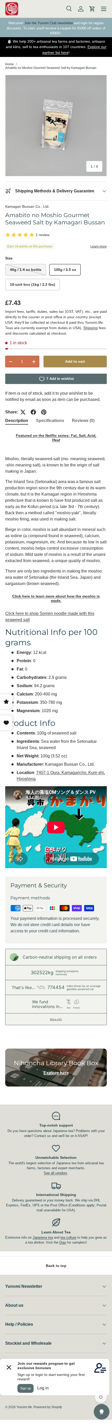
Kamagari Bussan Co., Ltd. (27, 206)
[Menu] (103, 9)
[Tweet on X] (23, 412)
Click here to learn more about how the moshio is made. (56, 598)
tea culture (68, 1237)
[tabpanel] (56, 649)
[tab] (16, 420)
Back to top (56, 1266)
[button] (92, 9)
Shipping (90, 328)
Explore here (56, 1073)
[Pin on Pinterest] (44, 412)
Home (9, 64)
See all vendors (55, 1173)
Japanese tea (43, 1237)
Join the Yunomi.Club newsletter (48, 23)
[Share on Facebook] (33, 412)
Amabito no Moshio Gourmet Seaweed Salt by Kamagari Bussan (50, 68)
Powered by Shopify (48, 1407)
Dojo (62, 1242)
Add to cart (75, 361)
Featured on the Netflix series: (56, 437)
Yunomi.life (24, 1407)
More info (56, 1019)
